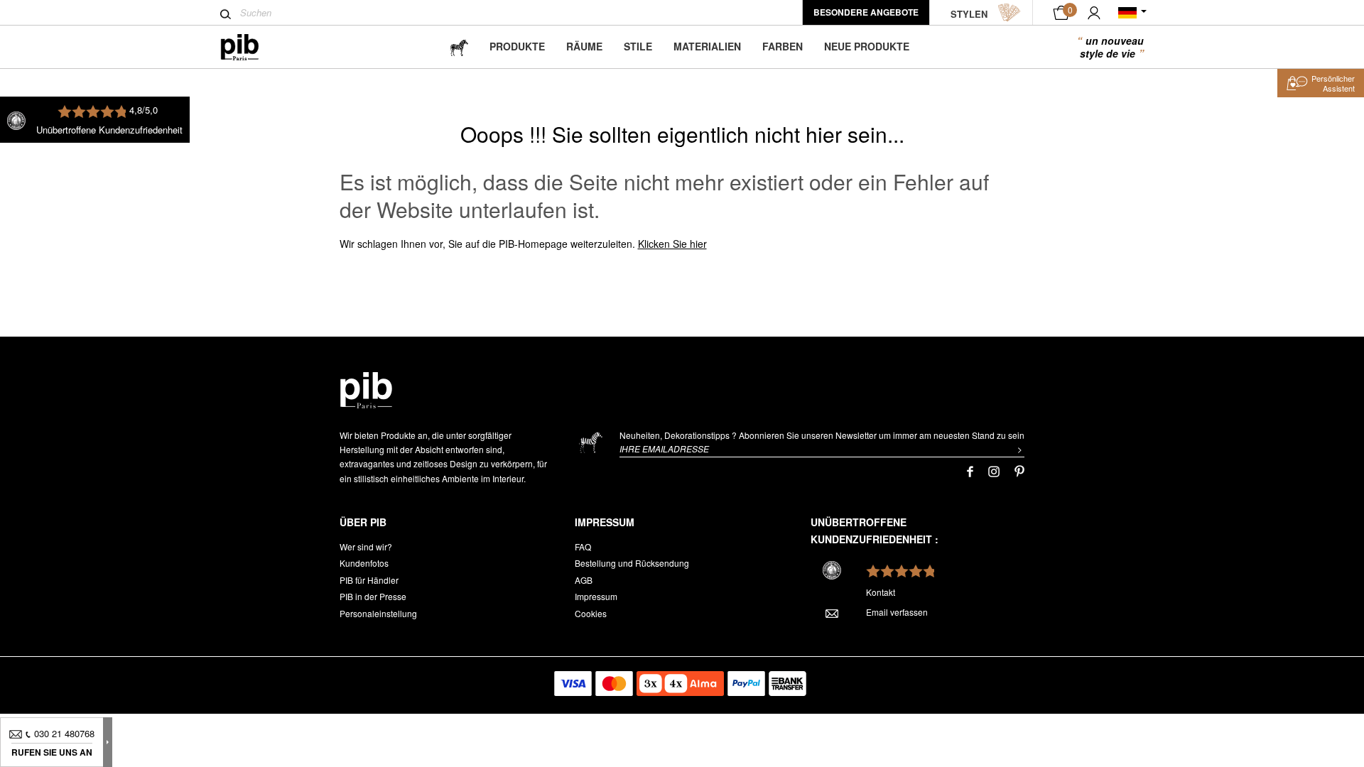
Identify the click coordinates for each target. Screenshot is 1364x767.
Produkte (517, 46)
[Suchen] (225, 14)
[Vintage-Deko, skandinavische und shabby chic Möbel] (251, 47)
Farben (782, 46)
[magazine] (459, 46)
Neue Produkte (866, 46)
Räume (584, 46)
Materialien (707, 46)
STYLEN (969, 14)
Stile (638, 46)
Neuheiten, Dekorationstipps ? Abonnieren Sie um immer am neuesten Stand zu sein (821, 435)
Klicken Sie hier (672, 243)
